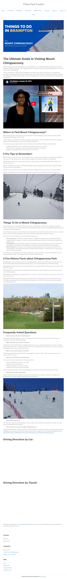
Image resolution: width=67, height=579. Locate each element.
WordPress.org (7, 570)
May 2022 (5, 538)
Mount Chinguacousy (8, 135)
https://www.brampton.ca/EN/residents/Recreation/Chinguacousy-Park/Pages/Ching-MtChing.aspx (28, 432)
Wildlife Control (38, 10)
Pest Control (28, 10)
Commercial (10, 10)
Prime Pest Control (28, 524)
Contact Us (63, 10)
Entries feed (6, 565)
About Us (54, 10)
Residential (19, 10)
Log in (4, 563)
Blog (33, 14)
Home (3, 10)
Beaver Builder (42, 576)
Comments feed (7, 567)
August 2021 (6, 541)
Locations (47, 10)
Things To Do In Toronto (9, 554)
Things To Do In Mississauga (10, 552)
